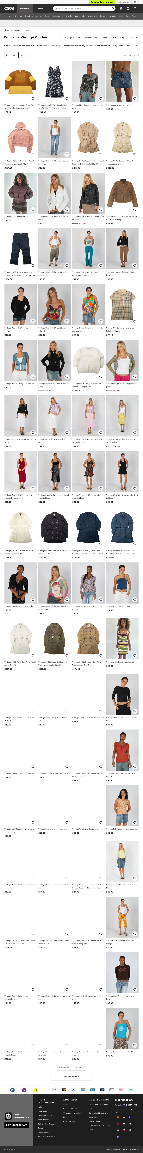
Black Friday (93, 1117)
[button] (118, 1117)
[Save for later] (33, 98)
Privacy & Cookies (113, 1149)
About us (66, 1104)
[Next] (136, 38)
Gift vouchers (94, 1108)
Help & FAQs (123, 2)
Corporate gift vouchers (98, 1113)
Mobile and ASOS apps (98, 1104)
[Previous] (61, 38)
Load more (71, 1076)
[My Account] (121, 8)
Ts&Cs (125, 1149)
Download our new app (102, 2)
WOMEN (24, 8)
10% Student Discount (47, 1124)
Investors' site (68, 1117)
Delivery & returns (45, 1115)
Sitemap (41, 1128)
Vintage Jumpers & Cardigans (126, 37)
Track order (42, 1111)
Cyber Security (69, 1121)
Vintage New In (72, 37)
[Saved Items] (128, 8)
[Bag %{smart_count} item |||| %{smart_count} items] (135, 8)
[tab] (9, 16)
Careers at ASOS (70, 1108)
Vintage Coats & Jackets (96, 37)
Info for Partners (95, 1121)
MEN (40, 8)
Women (17, 30)
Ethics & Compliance (46, 1136)
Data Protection (44, 1132)
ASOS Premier (43, 1119)
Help (40, 1107)
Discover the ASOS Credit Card (99, 1127)
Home (6, 30)
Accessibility (134, 1149)
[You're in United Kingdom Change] (135, 2)
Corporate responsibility (73, 1113)
